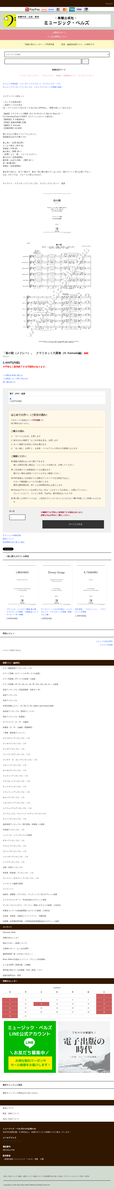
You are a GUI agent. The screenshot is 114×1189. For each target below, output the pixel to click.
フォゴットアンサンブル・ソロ (15, 776)
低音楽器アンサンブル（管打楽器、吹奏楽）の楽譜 (23, 824)
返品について (8, 539)
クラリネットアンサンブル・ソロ (24, 87)
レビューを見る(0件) (104, 641)
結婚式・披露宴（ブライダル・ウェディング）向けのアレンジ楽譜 (30, 894)
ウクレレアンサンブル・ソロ (14, 846)
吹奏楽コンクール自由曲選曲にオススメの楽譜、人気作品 (26, 911)
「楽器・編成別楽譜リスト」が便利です (76, 44)
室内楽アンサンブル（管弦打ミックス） (19, 711)
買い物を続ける (9, 382)
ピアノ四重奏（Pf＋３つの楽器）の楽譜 (19, 679)
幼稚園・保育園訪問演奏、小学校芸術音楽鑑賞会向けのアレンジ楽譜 (31, 921)
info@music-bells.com (12, 1141)
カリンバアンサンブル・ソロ (14, 851)
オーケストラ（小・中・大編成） (16, 722)
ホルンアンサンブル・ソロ (13, 797)
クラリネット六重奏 (19, 113)
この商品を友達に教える (13, 375)
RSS (81, 1176)
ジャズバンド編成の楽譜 (13, 884)
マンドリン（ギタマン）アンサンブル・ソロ (21, 878)
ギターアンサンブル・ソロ (13, 841)
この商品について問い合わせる (15, 379)
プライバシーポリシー (71, 1176)
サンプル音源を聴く (13, 102)
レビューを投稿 (106, 645)
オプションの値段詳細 (12, 535)
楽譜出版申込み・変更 (12, 975)
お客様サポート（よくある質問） (16, 949)
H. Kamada (15, 125)
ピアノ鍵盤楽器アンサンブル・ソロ (17, 668)
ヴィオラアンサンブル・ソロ (14, 744)
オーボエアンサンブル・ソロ (14, 770)
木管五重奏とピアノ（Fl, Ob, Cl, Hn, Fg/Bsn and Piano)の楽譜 (28, 706)
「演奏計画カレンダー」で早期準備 (38, 44)
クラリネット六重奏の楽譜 (50, 87)
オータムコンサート (86, 76)
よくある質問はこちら (57, 36)
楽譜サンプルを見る (13, 105)
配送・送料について (25, 1176)
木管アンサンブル (10, 700)
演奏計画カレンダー (11, 938)
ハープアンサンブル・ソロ (13, 862)
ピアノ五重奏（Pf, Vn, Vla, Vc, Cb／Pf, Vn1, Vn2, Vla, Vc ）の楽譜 (30, 684)
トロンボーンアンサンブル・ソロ (16, 803)
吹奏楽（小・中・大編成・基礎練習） (18, 727)
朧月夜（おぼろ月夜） (12, 160)
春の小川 (7, 157)
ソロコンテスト (47, 76)
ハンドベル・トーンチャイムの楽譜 (17, 835)
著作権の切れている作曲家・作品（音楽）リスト (23, 970)
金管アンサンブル (10, 695)
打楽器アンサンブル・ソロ (13, 830)
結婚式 (58, 76)
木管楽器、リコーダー (19, 84)
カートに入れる (75, 524)
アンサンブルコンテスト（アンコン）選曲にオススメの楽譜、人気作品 (32, 905)
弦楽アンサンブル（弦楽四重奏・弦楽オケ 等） (22, 690)
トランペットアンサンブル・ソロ (16, 792)
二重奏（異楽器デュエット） (14, 733)
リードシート (8, 889)
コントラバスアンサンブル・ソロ (16, 754)
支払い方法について (10, 1176)
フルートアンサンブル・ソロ (14, 765)
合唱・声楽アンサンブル (13, 867)
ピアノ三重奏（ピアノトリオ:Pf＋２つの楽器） (22, 673)
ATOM (87, 1176)
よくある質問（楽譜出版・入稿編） (17, 965)
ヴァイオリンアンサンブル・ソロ (16, 738)
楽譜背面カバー (69, 76)
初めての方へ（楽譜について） (15, 943)
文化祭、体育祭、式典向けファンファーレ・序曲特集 (24, 916)
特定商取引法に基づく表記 (13, 542)
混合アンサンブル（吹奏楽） (14, 717)
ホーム (5, 84)
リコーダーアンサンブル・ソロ (15, 857)
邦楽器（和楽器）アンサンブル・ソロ (18, 873)
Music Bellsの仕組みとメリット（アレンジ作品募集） (25, 959)
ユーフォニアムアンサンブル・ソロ (17, 808)
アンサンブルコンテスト (29, 76)
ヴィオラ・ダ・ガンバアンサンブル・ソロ (20, 760)
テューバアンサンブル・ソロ (14, 819)
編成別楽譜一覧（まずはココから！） (18, 954)
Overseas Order (9, 932)
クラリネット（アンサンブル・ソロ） (46, 84)
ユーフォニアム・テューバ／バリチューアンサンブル (24, 814)
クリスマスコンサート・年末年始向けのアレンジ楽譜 (24, 900)
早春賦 (6, 148)
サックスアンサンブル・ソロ (14, 787)
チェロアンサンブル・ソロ (13, 749)
